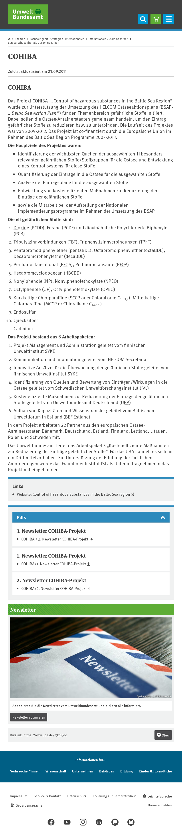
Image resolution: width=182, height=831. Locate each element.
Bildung (126, 771)
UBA (125, 402)
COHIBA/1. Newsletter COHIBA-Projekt (53, 563)
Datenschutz (76, 795)
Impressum (18, 795)
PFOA (122, 264)
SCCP (75, 297)
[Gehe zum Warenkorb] (155, 19)
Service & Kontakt (47, 795)
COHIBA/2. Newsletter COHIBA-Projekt (54, 588)
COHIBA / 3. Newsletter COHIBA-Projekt (55, 538)
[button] (91, 517)
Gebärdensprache (29, 805)
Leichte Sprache (160, 796)
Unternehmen (82, 771)
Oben (165, 735)
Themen (20, 39)
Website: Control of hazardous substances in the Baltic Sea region (73, 494)
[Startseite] (28, 14)
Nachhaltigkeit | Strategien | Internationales (57, 39)
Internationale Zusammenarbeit (108, 39)
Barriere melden (160, 804)
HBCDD (72, 272)
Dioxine (21, 227)
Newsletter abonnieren (28, 717)
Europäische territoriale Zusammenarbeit (33, 43)
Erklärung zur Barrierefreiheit (114, 795)
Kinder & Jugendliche (155, 771)
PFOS (66, 264)
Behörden (106, 771)
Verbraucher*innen (25, 771)
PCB (19, 233)
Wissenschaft (56, 771)
